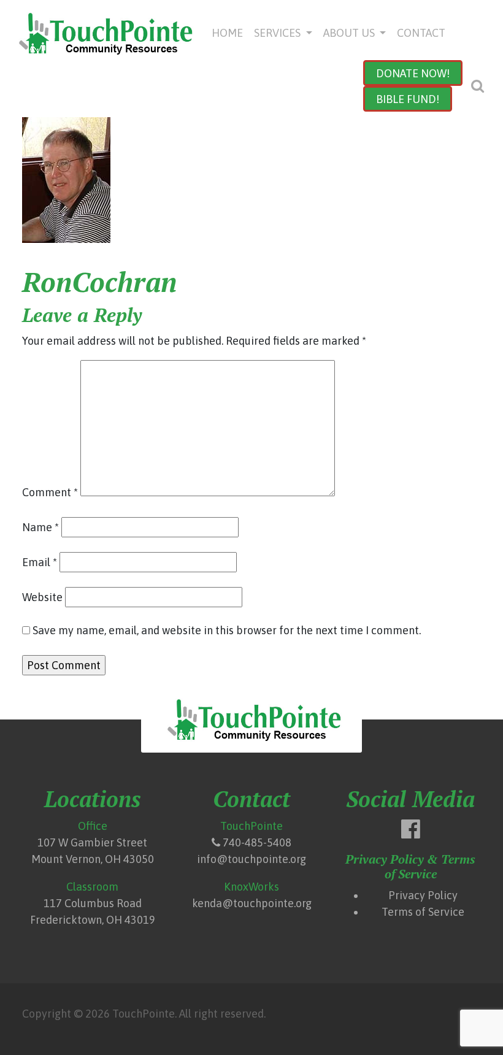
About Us (350, 32)
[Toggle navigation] (477, 86)
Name (40, 527)
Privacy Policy (423, 895)
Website (42, 597)
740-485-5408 (257, 842)
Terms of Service (423, 911)
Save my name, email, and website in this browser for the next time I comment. (227, 630)
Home (227, 32)
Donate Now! (413, 73)
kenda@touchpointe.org (252, 903)
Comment (50, 492)
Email (39, 562)
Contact (421, 32)
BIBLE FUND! (407, 99)
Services (278, 32)
